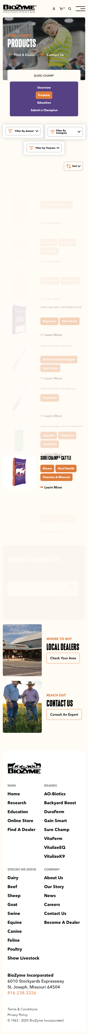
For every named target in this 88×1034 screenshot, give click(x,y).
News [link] (50, 896)
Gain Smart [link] (55, 821)
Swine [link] (14, 913)
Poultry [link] (15, 949)
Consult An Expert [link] (64, 714)
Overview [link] (44, 87)
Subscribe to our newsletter (35, 560)
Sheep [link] (14, 896)
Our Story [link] (54, 887)
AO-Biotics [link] (55, 794)
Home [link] (14, 794)
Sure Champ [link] (56, 829)
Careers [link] (52, 904)
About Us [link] (53, 878)
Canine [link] (15, 931)
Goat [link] (12, 904)
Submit (16, 602)
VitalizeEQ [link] (54, 847)
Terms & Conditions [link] (22, 1009)
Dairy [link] (13, 878)
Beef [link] (12, 887)
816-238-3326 (22, 993)
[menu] (80, 8)
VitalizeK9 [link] (54, 856)
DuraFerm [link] (54, 812)
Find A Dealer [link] (21, 829)
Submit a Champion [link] (44, 110)
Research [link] (17, 803)
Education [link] (44, 102)
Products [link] (44, 95)
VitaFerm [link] (53, 838)
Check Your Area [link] (63, 658)
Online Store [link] (20, 821)
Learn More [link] (53, 223)
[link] (20, 9)
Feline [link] (14, 940)
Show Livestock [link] (23, 958)
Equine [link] (15, 922)
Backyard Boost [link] (60, 803)
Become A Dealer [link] (62, 922)
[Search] (69, 8)
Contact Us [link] (55, 913)
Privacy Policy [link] (18, 1015)
